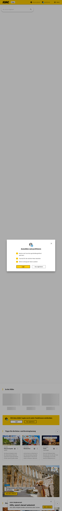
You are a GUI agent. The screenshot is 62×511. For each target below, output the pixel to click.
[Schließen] (51, 243)
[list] (31, 257)
